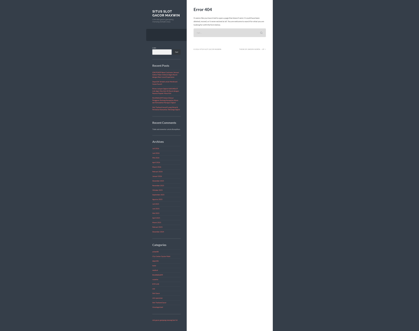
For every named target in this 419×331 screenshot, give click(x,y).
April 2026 (156, 162)
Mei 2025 (155, 213)
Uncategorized (157, 307)
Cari (154, 48)
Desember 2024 (158, 232)
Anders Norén (254, 49)
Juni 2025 (156, 209)
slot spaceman (157, 298)
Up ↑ (264, 49)
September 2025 (158, 195)
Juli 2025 (155, 204)
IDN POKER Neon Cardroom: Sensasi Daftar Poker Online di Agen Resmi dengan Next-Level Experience (165, 74)
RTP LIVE (155, 284)
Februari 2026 (157, 172)
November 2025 (158, 185)
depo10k (155, 261)
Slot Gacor (156, 293)
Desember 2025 (158, 181)
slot (153, 289)
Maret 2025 (156, 222)
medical (155, 270)
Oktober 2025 (157, 190)
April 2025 (156, 218)
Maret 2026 (156, 167)
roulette (155, 279)
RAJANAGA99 (157, 275)
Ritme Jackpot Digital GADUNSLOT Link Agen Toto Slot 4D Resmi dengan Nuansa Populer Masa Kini (165, 91)
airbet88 (155, 252)
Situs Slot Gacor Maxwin (166, 13)
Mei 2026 (155, 158)
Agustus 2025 (157, 199)
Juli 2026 (155, 148)
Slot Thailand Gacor (159, 303)
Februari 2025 (157, 227)
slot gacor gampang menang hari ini (165, 320)
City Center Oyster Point (161, 256)
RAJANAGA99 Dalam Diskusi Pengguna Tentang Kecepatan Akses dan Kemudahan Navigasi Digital (165, 100)
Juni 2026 (156, 153)
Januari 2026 (157, 176)
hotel (154, 266)
